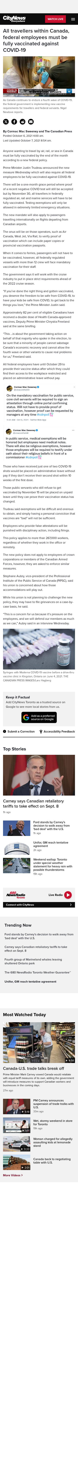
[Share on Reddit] (22, 122)
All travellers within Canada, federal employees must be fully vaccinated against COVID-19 (36, 40)
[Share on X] (6, 122)
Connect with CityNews (20, 904)
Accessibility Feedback (59, 731)
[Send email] (31, 122)
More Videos (11, 1175)
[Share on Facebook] (14, 122)
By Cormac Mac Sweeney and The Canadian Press (37, 131)
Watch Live (55, 19)
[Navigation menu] (73, 19)
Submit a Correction (21, 731)
